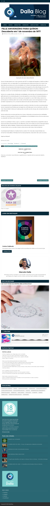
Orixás (15, 388)
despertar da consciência (38, 390)
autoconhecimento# (15, 146)
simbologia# (34, 146)
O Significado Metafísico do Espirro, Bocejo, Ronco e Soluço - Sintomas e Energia (28, 459)
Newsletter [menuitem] (17, 24)
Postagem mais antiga (43, 180)
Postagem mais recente (7, 180)
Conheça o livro (7, 251)
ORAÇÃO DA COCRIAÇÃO (14, 439)
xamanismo (26, 394)
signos (40, 392)
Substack (5, 496)
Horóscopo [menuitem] (25, 24)
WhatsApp (10, 143)
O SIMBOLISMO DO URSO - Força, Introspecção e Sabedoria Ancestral (25, 444)
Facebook (16, 143)
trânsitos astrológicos (15, 394)
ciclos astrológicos (18, 390)
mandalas (13, 392)
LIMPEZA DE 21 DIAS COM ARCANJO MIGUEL (18, 449)
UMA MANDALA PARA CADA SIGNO (16, 454)
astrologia (32, 388)
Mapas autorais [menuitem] (34, 24)
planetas (34, 392)
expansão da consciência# (25, 146)
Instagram (5, 494)
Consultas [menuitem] (43, 24)
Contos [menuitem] (10, 24)
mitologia (28, 392)
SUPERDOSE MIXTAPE (8, 344)
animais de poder (23, 388)
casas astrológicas (7, 390)
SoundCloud (5, 498)
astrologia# (7, 146)
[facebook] (2, 1)
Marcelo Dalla (3, 344)
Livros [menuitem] (5, 24)
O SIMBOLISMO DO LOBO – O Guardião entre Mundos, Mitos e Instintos (25, 464)
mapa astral (21, 392)
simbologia (4, 394)
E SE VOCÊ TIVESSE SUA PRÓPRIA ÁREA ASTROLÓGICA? (16, 283)
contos (28, 390)
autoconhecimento (41, 388)
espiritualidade (6, 392)
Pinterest (23, 143)
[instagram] (4, 1)
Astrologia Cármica (7, 388)
